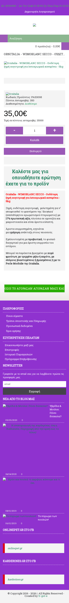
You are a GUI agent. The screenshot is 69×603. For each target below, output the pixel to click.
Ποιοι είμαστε (14, 316)
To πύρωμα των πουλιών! (47, 517)
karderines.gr (15, 579)
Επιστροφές (12, 349)
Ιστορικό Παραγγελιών (18, 354)
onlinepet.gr (15, 548)
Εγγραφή (34, 391)
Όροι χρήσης (13, 331)
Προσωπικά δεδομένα (19, 326)
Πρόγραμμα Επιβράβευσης (21, 359)
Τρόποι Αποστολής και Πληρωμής (26, 321)
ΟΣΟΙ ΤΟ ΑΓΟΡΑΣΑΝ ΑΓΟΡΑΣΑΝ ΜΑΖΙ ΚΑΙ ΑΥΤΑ (34, 288)
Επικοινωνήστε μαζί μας (19, 345)
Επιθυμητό (36, 151)
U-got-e (43, 596)
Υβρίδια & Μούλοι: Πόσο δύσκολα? (56, 411)
